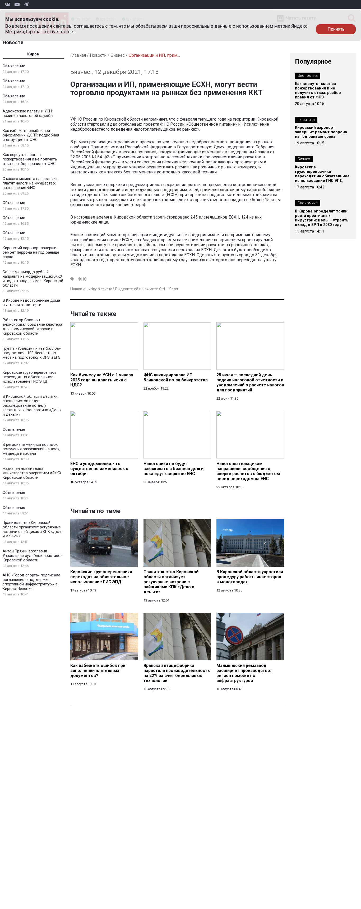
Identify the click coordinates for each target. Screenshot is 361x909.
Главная (78, 55)
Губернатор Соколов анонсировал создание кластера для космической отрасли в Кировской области (32, 327)
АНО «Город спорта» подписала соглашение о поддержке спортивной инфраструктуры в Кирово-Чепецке (31, 582)
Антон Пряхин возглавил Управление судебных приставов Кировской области (33, 555)
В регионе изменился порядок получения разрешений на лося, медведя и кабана (31, 449)
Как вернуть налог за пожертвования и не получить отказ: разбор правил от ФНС (30, 159)
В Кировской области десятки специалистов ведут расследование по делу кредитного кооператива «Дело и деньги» (32, 405)
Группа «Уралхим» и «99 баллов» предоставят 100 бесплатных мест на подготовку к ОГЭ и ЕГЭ (32, 353)
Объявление (14, 66)
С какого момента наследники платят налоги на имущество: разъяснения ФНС (30, 183)
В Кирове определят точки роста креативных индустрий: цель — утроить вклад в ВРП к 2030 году (322, 218)
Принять (336, 29)
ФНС (82, 279)
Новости (13, 42)
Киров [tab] (33, 54)
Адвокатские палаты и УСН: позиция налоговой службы (28, 113)
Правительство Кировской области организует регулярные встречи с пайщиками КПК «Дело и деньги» (33, 529)
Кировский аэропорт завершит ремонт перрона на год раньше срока (31, 252)
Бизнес (117, 55)
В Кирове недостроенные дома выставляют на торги (31, 302)
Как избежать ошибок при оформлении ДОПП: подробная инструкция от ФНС (31, 135)
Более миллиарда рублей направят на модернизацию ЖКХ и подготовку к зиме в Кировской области (33, 279)
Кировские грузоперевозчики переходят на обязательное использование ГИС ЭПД (29, 377)
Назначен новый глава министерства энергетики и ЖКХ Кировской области (32, 473)
